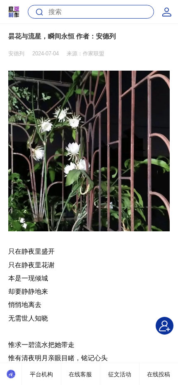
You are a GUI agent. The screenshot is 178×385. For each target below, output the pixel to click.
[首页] (11, 374)
